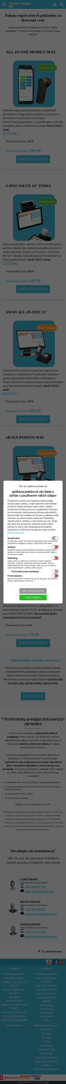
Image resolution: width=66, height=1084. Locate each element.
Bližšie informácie (16, 532)
